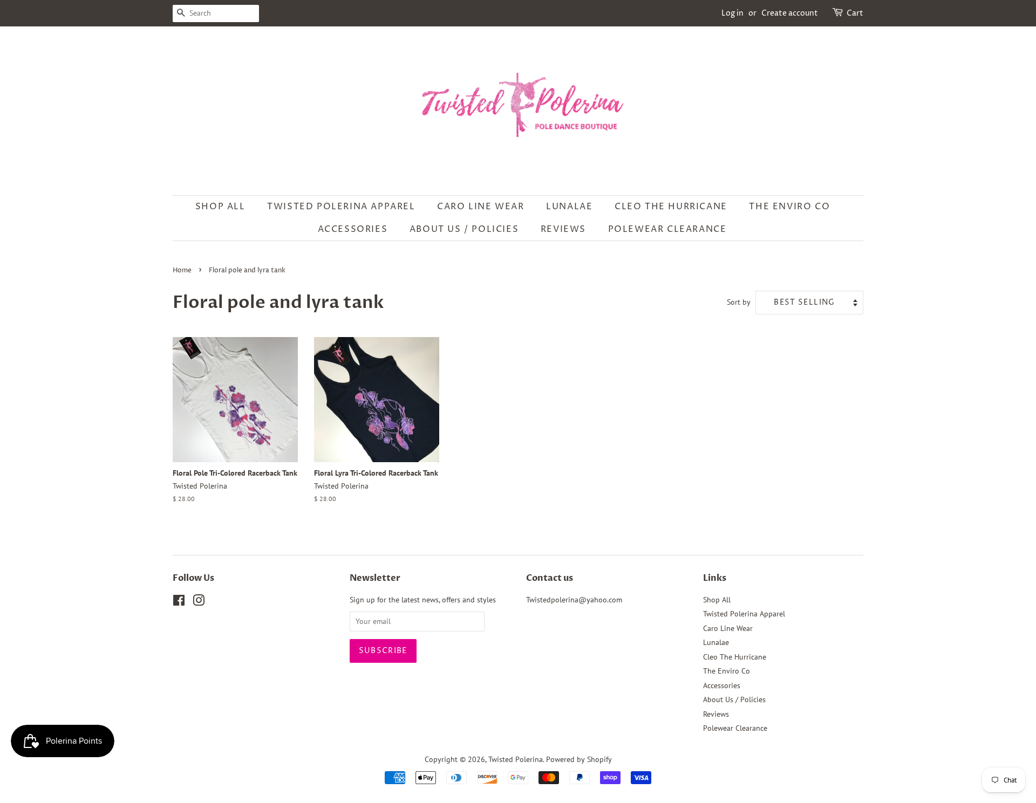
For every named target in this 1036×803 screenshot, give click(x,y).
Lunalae (569, 206)
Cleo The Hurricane (671, 206)
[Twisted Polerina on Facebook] (179, 602)
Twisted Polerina (515, 759)
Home (182, 270)
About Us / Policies (464, 229)
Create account (789, 13)
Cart (855, 13)
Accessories (353, 229)
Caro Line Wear (480, 206)
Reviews (563, 229)
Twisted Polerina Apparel (341, 206)
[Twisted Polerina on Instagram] (199, 602)
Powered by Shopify (579, 759)
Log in (732, 13)
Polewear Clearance (667, 229)
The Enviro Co (789, 206)
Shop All (220, 206)
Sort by (739, 302)
